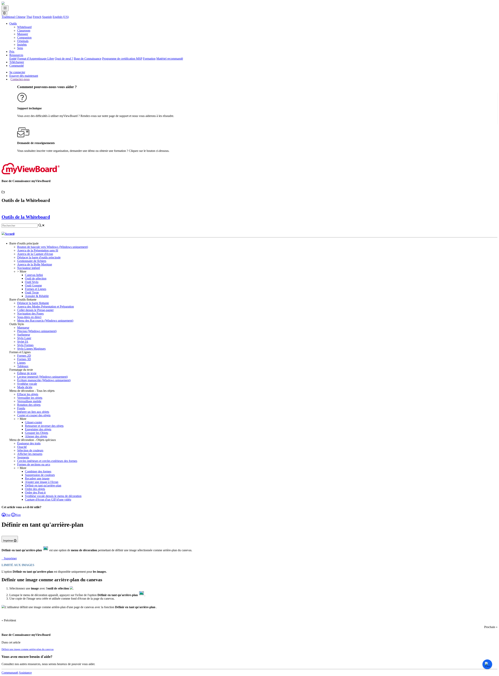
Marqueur (23, 327)
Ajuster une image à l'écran (41, 482)
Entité (13, 58)
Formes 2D (24, 355)
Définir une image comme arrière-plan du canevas (28, 649)
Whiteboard (24, 27)
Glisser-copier (33, 422)
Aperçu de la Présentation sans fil (37, 250)
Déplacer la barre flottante (33, 303)
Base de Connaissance (87, 58)
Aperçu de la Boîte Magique (34, 264)
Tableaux (22, 366)
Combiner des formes (38, 471)
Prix (11, 51)
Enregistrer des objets (38, 429)
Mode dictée (24, 387)
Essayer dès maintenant (23, 75)
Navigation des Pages (30, 313)
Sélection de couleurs (30, 450)
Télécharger (16, 62)
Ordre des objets (35, 489)
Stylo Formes (25, 345)
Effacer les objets (27, 394)
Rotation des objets (29, 404)
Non (18, 515)
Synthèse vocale (27, 383)
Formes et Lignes (35, 289)
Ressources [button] (16, 55)
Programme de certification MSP (122, 58)
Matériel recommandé (169, 58)
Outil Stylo (31, 282)
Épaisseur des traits (29, 443)
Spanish (47, 17)
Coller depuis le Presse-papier (35, 310)
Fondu (21, 408)
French (37, 17)
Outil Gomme (33, 285)
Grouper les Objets (36, 432)
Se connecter (17, 72)
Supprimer (10, 558)
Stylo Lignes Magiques (31, 348)
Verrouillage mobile (29, 401)
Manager (22, 34)
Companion (24, 37)
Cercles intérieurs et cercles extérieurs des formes (47, 461)
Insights (22, 44)
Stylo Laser (24, 338)
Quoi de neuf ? (64, 58)
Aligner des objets (36, 436)
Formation (149, 58)
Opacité (22, 447)
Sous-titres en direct (29, 317)
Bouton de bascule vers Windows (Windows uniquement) (52, 247)
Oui (8, 515)
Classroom (23, 30)
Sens (20, 48)
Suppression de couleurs (40, 475)
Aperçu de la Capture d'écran (35, 254)
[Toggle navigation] (5, 8)
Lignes (21, 362)
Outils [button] (13, 23)
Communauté (10, 672)
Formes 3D (24, 359)
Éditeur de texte (26, 373)
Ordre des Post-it (35, 492)
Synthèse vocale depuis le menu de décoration (53, 496)
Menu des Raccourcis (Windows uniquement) (45, 320)
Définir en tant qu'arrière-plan (43, 485)
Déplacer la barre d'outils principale (39, 257)
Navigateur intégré (28, 268)
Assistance (25, 672)
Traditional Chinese (14, 17)
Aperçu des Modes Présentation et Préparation (45, 306)
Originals (22, 41)
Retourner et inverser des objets (44, 425)
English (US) (61, 17)
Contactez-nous (20, 79)
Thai (29, 17)
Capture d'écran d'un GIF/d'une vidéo (48, 499)
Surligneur (23, 334)
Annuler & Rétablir (37, 296)
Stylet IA (22, 341)
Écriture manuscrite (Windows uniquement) (44, 380)
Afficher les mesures (29, 454)
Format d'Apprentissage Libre (35, 58)
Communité (16, 65)
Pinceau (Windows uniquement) (37, 331)
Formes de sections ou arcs (33, 464)
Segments (23, 457)
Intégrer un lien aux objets (33, 411)
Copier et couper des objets (33, 415)
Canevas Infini (34, 275)
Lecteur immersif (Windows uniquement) (42, 376)
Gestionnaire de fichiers (31, 261)
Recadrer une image (37, 478)
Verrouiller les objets (29, 397)
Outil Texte (32, 292)
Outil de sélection (35, 278)
